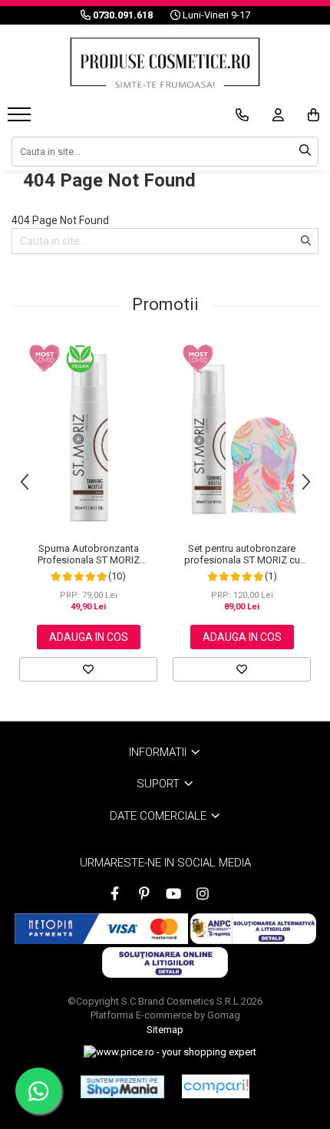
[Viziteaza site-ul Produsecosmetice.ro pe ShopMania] (122, 1086)
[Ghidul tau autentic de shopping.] (215, 1086)
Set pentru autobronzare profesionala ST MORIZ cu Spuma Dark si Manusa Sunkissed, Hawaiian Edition (242, 554)
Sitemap (165, 1029)
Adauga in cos (88, 637)
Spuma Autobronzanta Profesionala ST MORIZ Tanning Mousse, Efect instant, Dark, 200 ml (88, 554)
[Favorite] (88, 669)
